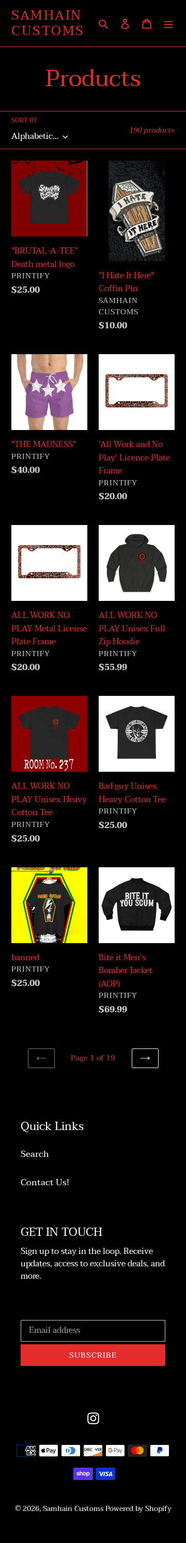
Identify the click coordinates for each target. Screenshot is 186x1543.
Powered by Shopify (138, 1509)
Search (35, 1154)
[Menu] (168, 23)
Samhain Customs (48, 23)
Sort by (24, 120)
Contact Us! (45, 1182)
